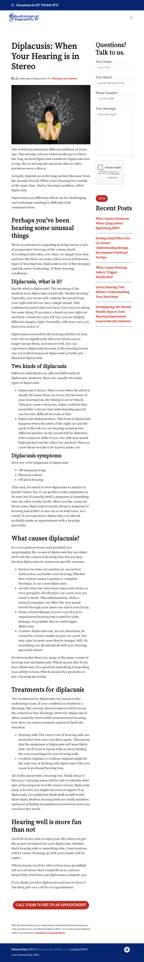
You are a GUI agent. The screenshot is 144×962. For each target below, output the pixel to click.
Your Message (106, 109)
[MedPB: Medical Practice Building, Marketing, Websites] (53, 949)
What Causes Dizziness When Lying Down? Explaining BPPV (112, 223)
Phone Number (107, 93)
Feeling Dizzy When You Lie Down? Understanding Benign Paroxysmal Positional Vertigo (113, 247)
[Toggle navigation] (131, 17)
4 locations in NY (28, 5)
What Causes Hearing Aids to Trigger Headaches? (111, 272)
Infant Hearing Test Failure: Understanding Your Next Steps (112, 292)
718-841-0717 (50, 5)
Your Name (104, 62)
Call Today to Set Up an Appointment (51, 905)
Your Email (104, 77)
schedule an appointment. (50, 933)
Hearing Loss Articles (65, 78)
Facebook (127, 950)
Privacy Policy (19, 949)
